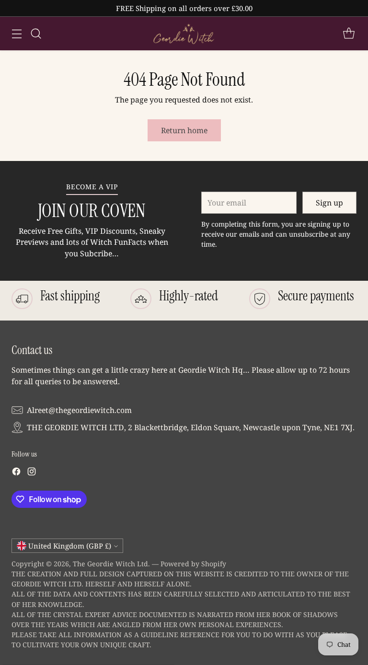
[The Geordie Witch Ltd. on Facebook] (16, 473)
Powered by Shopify (193, 563)
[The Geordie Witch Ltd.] (184, 33)
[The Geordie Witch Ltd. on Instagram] (31, 473)
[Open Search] (36, 34)
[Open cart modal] (348, 34)
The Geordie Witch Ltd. (111, 563)
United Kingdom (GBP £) (69, 545)
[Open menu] (16, 34)
